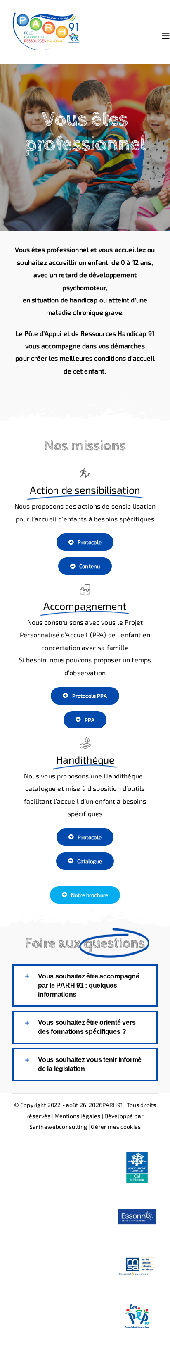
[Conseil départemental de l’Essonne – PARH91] (137, 1199)
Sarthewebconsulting (58, 1126)
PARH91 (112, 1104)
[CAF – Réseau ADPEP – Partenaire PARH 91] (137, 1150)
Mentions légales (77, 1115)
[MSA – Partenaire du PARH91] (137, 1249)
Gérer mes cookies (116, 1126)
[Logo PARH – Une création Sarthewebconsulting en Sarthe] (48, 11)
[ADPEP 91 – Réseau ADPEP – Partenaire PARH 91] (137, 1298)
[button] (85, 985)
